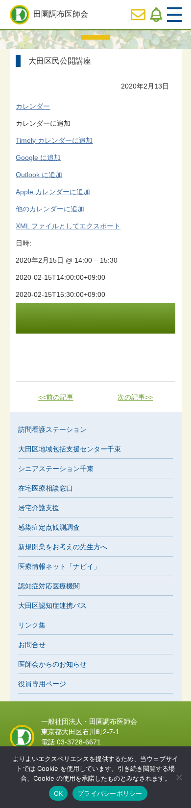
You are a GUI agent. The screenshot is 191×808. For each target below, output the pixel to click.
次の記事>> (135, 397)
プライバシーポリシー (110, 793)
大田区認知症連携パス (52, 605)
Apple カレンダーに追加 (53, 192)
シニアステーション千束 (56, 468)
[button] (43, 123)
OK (58, 793)
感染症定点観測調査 (49, 527)
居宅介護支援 (38, 508)
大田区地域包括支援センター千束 (69, 449)
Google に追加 (38, 157)
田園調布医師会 (60, 14)
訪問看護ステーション (52, 429)
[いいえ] (179, 777)
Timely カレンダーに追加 (54, 140)
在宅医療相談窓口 (45, 488)
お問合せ (32, 645)
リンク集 (32, 625)
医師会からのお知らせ (52, 664)
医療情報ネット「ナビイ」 (59, 566)
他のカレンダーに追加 (50, 209)
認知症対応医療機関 (49, 586)
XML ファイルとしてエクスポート (68, 226)
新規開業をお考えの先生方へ (62, 547)
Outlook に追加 (39, 175)
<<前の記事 (55, 397)
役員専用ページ (42, 684)
